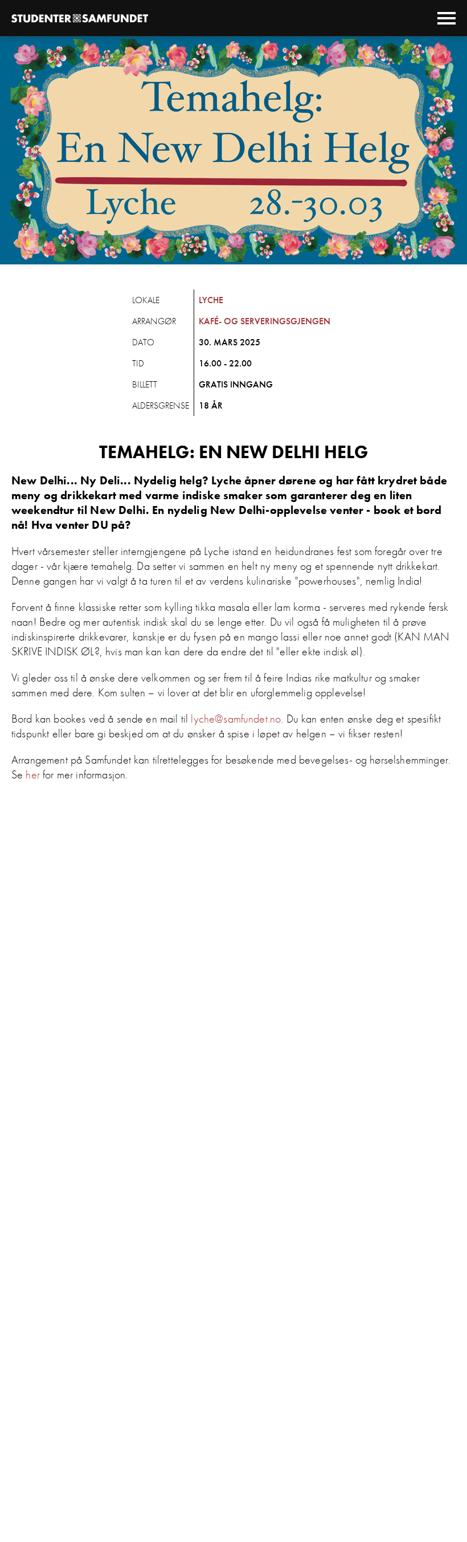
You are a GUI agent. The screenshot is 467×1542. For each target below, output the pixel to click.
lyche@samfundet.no (236, 718)
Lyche (211, 300)
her (32, 774)
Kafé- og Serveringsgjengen (264, 321)
